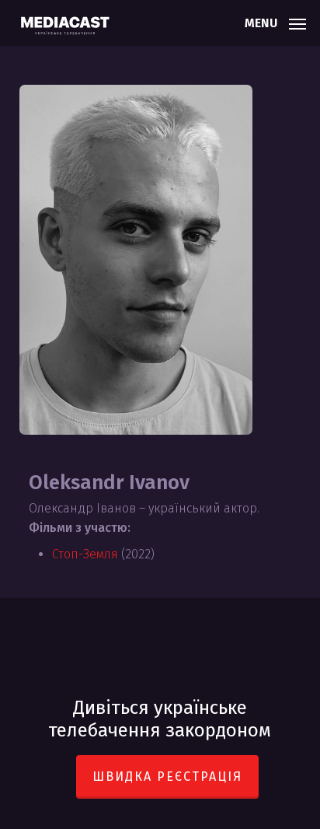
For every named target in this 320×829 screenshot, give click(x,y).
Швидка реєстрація (167, 776)
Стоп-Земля (85, 554)
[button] (275, 21)
